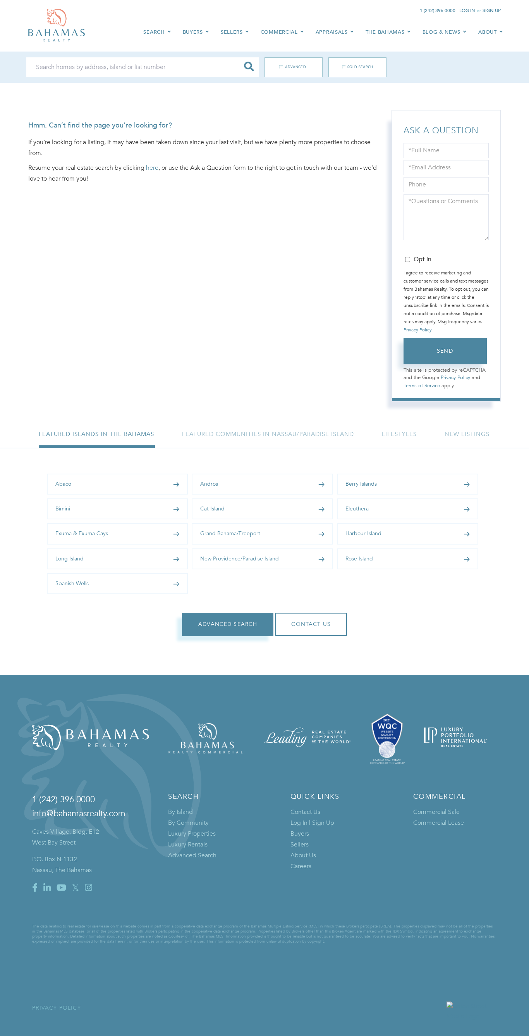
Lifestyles (399, 434)
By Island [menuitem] (180, 812)
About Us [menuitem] (303, 855)
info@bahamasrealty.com (78, 813)
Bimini (62, 508)
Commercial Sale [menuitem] (436, 812)
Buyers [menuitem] (193, 32)
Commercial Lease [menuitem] (438, 823)
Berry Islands (361, 484)
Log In (467, 10)
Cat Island (212, 508)
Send (445, 351)
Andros (209, 484)
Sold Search (360, 67)
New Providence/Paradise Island (239, 558)
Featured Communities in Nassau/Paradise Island (268, 434)
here (152, 168)
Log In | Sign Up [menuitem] (312, 823)
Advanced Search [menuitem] (192, 855)
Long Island (69, 558)
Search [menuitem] (154, 32)
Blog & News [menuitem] (442, 32)
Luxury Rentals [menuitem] (188, 844)
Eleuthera (357, 508)
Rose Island (359, 558)
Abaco (63, 484)
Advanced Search (289, 67)
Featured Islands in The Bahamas (96, 434)
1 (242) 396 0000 (437, 10)
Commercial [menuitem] (279, 32)
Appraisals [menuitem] (332, 32)
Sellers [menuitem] (232, 32)
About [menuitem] (487, 32)
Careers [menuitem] (300, 866)
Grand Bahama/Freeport (230, 533)
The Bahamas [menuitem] (385, 32)
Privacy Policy (417, 330)
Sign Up (492, 10)
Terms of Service (422, 385)
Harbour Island (363, 533)
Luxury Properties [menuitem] (192, 833)
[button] (249, 67)
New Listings (467, 434)
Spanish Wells (72, 583)
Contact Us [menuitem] (305, 812)
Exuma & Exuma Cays (81, 533)
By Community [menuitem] (188, 823)
